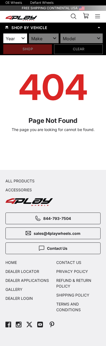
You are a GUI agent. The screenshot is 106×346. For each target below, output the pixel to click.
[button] (53, 27)
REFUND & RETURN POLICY (73, 283)
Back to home (55, 152)
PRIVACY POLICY (72, 271)
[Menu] (98, 16)
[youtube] (40, 325)
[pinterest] (52, 325)
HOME (11, 262)
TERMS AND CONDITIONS (68, 307)
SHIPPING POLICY (72, 295)
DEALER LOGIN (19, 298)
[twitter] (29, 325)
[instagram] (18, 325)
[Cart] (85, 16)
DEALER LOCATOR (22, 271)
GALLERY (14, 289)
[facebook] (8, 325)
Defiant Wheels (42, 3)
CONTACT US (68, 262)
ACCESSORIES (18, 190)
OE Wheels (13, 3)
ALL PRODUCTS (20, 181)
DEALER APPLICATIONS (27, 280)
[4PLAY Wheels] (21, 18)
